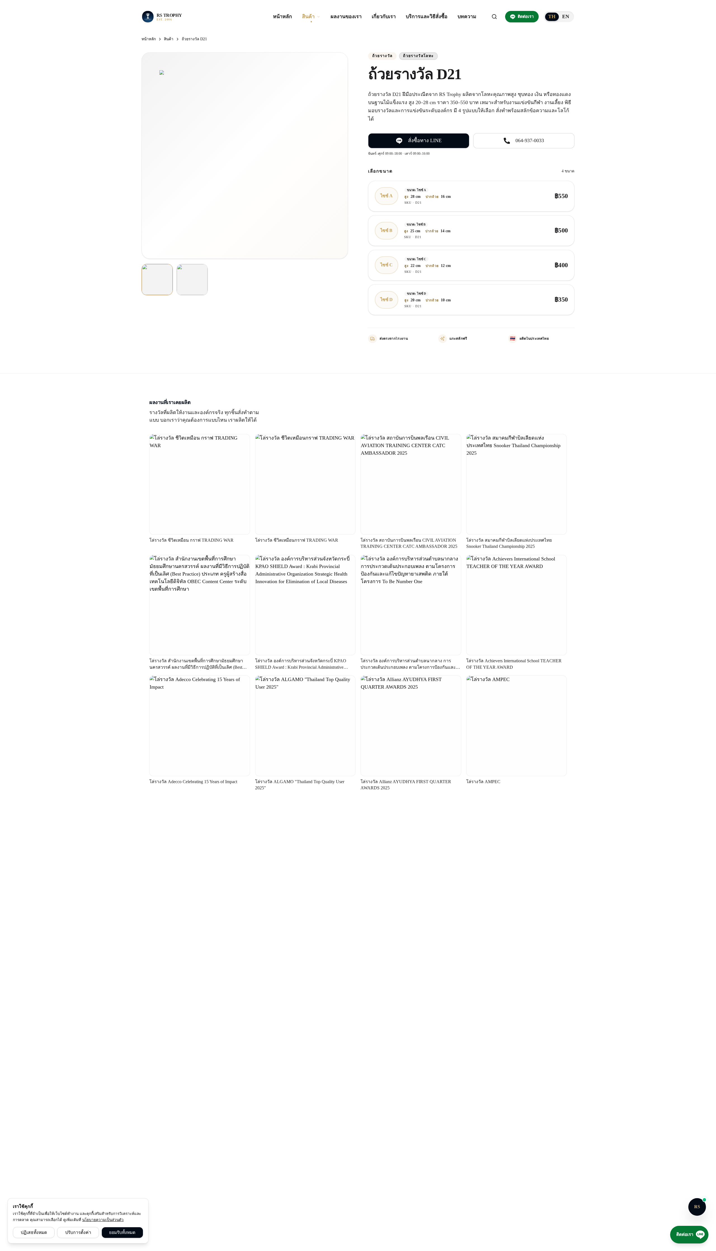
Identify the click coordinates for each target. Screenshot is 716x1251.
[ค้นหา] (494, 16)
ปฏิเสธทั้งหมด (34, 1232)
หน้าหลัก (149, 39)
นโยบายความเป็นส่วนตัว (103, 1220)
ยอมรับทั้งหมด (122, 1232)
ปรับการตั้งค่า (78, 1232)
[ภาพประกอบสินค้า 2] (192, 279)
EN (565, 16)
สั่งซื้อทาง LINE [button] (425, 140)
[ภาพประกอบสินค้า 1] (157, 279)
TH (552, 16)
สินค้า (168, 39)
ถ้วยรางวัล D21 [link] (194, 39)
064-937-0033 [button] (529, 140)
